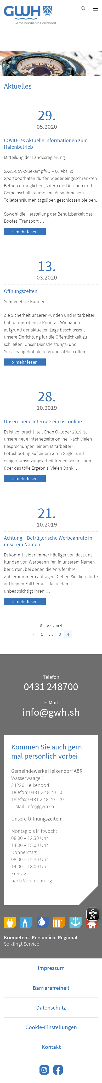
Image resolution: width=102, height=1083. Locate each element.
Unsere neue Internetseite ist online (43, 421)
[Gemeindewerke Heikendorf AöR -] (30, 21)
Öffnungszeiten (20, 291)
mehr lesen (26, 232)
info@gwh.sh (51, 712)
